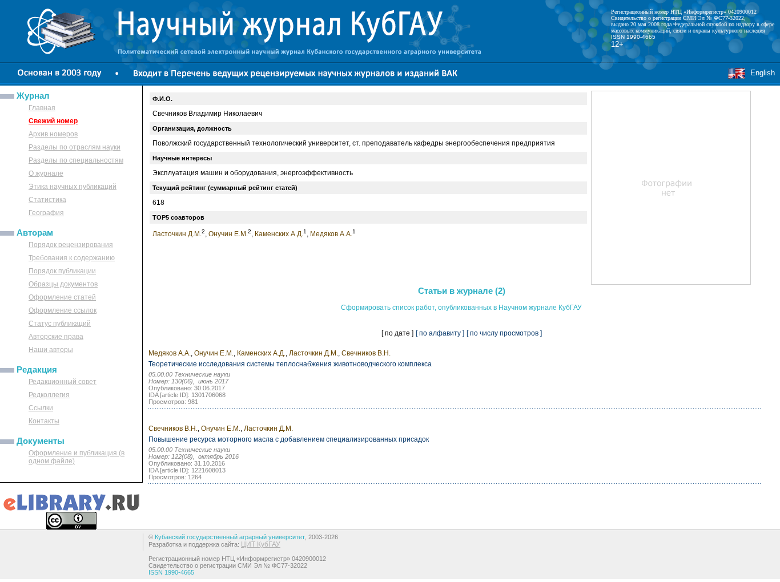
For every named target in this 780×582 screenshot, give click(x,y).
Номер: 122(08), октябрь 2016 (193, 456)
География (46, 213)
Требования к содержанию (72, 258)
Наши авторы (51, 350)
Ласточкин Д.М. (177, 234)
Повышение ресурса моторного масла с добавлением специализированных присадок (288, 439)
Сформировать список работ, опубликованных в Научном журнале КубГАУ (461, 308)
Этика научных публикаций (72, 187)
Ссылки (41, 408)
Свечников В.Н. (366, 353)
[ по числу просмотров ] (504, 333)
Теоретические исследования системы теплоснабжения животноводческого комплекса (290, 364)
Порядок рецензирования (71, 245)
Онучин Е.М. (228, 234)
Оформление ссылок (63, 310)
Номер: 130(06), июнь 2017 (188, 381)
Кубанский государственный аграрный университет (230, 537)
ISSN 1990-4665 (633, 37)
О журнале (46, 173)
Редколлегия (49, 395)
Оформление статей (62, 297)
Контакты (44, 421)
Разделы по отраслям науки (74, 147)
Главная (42, 108)
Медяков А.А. (331, 234)
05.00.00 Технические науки (189, 374)
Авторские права (56, 337)
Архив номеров (53, 134)
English (760, 72)
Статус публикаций (60, 324)
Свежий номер (53, 121)
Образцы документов (63, 284)
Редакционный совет (63, 382)
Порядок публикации (62, 271)
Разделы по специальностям (76, 160)
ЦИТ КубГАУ (260, 544)
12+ (617, 44)
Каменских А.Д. (279, 234)
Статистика (47, 200)
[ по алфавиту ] (440, 333)
